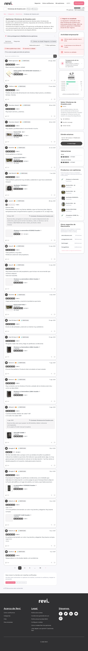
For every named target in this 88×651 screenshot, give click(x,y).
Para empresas (79, 3)
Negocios (37, 3)
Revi (5, 14)
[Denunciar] (55, 80)
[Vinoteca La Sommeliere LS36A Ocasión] (9, 349)
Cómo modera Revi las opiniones (41, 625)
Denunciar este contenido (14, 588)
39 (40, 568)
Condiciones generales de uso (40, 616)
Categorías (11, 14)
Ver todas (16, 137)
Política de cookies (37, 612)
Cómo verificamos (48, 3)
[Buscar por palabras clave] (55, 56)
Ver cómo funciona (21, 582)
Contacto (35, 9)
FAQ (5, 619)
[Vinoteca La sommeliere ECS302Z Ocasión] (9, 233)
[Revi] (8, 3)
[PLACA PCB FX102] (9, 160)
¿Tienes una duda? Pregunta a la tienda (44, 41)
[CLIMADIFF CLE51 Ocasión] (9, 517)
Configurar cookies (37, 622)
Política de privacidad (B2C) (39, 619)
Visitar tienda (66, 125)
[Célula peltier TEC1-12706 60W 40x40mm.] (9, 73)
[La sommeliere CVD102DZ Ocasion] (9, 488)
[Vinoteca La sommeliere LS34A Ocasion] (9, 281)
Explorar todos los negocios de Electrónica (71, 250)
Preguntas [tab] (17, 41)
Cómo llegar (72, 143)
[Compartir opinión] (51, 80)
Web (29, 9)
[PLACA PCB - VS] (9, 134)
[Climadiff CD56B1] (9, 435)
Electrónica (19, 14)
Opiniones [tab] (8, 41)
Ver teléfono (66, 119)
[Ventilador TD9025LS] (9, 188)
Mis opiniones (60, 3)
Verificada (26, 60)
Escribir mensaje (67, 122)
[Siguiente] (45, 568)
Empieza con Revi (10, 582)
